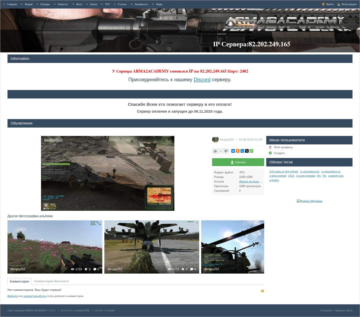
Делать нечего (152, 247)
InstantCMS (83, 310)
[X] (247, 151)
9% (324, 175)
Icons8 (110, 310)
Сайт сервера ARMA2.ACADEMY (27, 310)
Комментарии (19, 281)
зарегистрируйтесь (34, 296)
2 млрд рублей (277, 175)
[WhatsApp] (251, 151)
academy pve (336, 175)
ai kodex (274, 180)
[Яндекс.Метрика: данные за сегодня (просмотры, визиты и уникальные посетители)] (309, 201)
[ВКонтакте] (233, 151)
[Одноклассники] (238, 151)
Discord (202, 79)
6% (319, 175)
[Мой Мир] (242, 151)
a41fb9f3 (248, 247)
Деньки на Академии (252, 181)
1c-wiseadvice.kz (309, 171)
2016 (291, 175)
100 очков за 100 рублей (283, 171)
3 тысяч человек (305, 175)
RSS (262, 291)
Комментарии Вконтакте (51, 281)
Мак (55, 247)
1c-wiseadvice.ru (330, 171)
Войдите (13, 296)
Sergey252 (227, 139)
